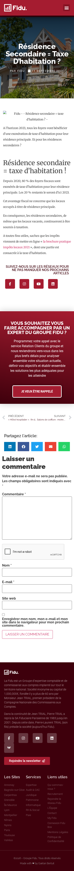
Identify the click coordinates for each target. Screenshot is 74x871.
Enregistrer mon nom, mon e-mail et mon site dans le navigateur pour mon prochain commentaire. (35, 622)
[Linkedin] (53, 284)
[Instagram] (24, 284)
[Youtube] (39, 284)
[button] (66, 7)
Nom (7, 565)
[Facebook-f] (10, 284)
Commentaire (14, 494)
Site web (9, 598)
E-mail (8, 582)
